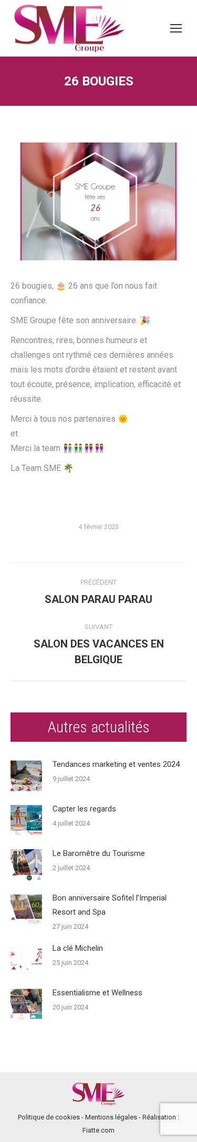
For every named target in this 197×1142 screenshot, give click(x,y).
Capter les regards (84, 809)
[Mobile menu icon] (175, 28)
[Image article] (26, 776)
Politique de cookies (49, 1117)
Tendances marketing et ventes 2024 (116, 764)
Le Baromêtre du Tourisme (99, 853)
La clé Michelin (78, 948)
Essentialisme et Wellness (97, 992)
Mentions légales (111, 1117)
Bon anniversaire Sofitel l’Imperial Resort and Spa (110, 905)
